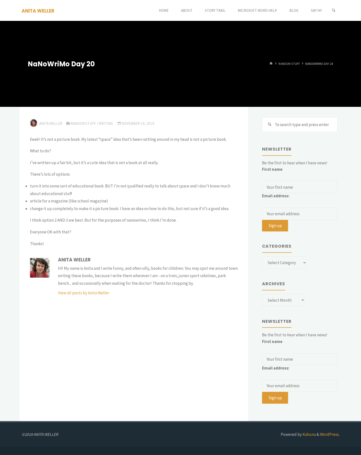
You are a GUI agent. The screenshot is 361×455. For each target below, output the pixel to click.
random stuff (289, 64)
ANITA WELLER (38, 10)
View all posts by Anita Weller (83, 293)
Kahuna (309, 434)
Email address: (276, 196)
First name (272, 169)
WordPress (329, 434)
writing (106, 123)
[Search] (334, 10)
